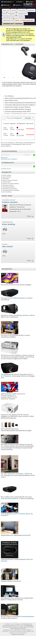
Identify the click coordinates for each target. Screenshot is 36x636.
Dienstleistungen (9, 17)
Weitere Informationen (18, 634)
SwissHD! (27, 535)
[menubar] (18, 3)
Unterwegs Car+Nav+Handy (10, 188)
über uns (6, 10)
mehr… (19, 211)
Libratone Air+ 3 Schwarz (13, 24)
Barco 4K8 (28, 315)
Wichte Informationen (19, 34)
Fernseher (22, 10)
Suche (13, 10)
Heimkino (31, 10)
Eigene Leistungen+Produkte (10, 180)
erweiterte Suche (6, 168)
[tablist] (18, 128)
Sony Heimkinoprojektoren (17, 298)
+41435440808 (28, 625)
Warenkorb (7, 20)
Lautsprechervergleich (13, 581)
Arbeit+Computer (7, 175)
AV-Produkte (6, 178)
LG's (14, 395)
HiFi (4, 14)
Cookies (28, 630)
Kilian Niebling (8, 224)
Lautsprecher (22, 14)
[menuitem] (7, 1)
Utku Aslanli (7, 246)
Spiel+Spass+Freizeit (8, 185)
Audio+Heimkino (7, 177)
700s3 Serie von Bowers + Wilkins (18, 474)
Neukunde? (4, 157)
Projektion (11, 14)
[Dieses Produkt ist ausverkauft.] (17, 128)
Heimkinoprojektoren (27, 616)
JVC (2, 374)
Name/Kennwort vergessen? (9, 159)
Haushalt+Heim (6, 182)
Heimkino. (20, 599)
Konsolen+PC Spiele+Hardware (11, 183)
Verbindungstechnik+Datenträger (11, 190)
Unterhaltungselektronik (9, 187)
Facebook (6, 630)
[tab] (14, 118)
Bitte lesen (17, 39)
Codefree (20, 17)
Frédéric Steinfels (10, 202)
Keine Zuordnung (7, 192)
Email (29, 216)
